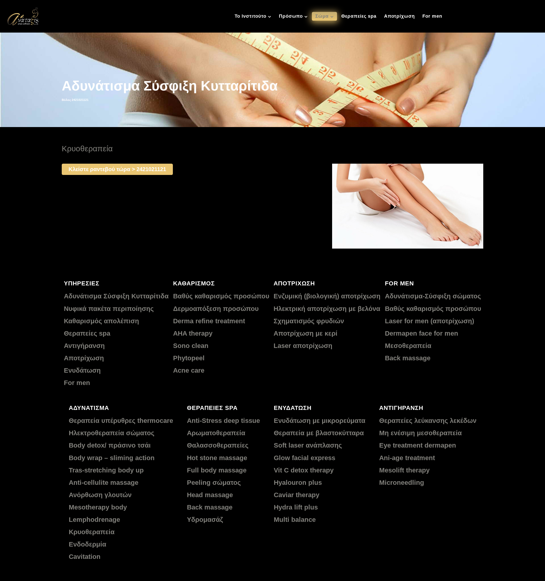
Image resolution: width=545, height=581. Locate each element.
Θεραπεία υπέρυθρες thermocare (121, 420)
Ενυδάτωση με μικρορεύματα (319, 420)
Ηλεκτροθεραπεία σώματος (111, 433)
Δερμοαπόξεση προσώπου (216, 308)
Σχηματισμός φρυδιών (309, 321)
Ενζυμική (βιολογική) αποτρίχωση (327, 296)
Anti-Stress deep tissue (223, 420)
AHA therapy (192, 333)
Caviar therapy (296, 495)
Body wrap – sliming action (112, 458)
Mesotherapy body (98, 507)
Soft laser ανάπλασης (308, 445)
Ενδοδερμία (87, 544)
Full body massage (217, 470)
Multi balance (295, 519)
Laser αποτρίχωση (303, 345)
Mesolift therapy (404, 470)
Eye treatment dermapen (417, 445)
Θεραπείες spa (87, 333)
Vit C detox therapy (304, 470)
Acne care (188, 370)
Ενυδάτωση (82, 370)
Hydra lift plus (296, 507)
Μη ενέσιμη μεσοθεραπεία (420, 433)
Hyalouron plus (298, 482)
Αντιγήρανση (84, 345)
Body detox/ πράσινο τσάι (110, 445)
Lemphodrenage (94, 519)
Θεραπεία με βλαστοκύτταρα (319, 433)
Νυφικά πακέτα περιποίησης (109, 308)
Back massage (407, 358)
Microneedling (401, 482)
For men (77, 382)
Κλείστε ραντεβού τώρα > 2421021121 (117, 169)
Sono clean (190, 345)
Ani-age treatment (407, 458)
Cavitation (84, 556)
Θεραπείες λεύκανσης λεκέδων (427, 420)
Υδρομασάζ (205, 519)
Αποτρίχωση (84, 358)
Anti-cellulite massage (103, 482)
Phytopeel (189, 358)
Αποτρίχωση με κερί (305, 333)
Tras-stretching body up (106, 470)
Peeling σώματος (214, 482)
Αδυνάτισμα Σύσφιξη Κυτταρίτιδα (116, 296)
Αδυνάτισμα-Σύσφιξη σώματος (433, 296)
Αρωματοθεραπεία (216, 433)
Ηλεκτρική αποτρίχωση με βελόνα (327, 308)
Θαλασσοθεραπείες (217, 445)
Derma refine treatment (209, 321)
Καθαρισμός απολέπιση (101, 321)
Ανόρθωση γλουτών (100, 495)
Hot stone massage (217, 458)
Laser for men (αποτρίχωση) (429, 321)
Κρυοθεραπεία (92, 532)
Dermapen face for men (421, 333)
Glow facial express (304, 458)
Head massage (210, 495)
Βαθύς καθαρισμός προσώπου (221, 296)
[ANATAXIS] (22, 15)
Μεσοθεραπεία (408, 345)
